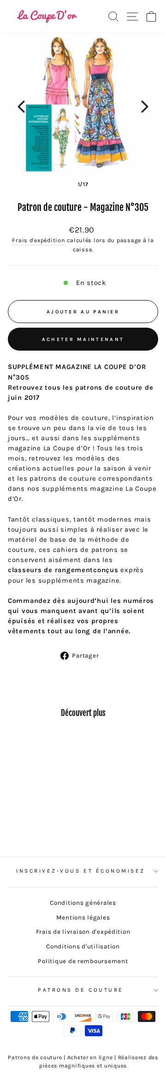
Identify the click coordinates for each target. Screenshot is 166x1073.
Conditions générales (83, 902)
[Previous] (21, 106)
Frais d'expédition (38, 240)
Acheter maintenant (83, 339)
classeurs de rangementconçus (63, 570)
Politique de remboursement (83, 961)
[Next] (144, 106)
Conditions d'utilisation (83, 946)
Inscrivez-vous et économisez (80, 871)
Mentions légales (83, 917)
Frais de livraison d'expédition (83, 931)
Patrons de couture (81, 990)
